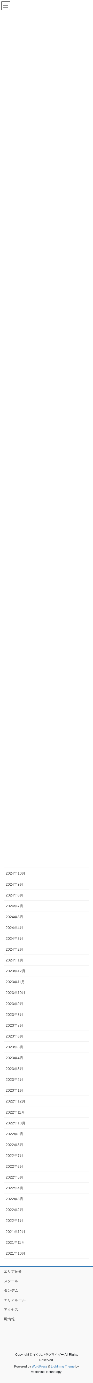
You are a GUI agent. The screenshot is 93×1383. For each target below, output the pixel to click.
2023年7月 (14, 1025)
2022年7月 (14, 1156)
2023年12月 (15, 971)
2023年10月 (15, 993)
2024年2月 (14, 949)
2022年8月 (14, 1145)
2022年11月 (15, 1112)
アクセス (11, 1309)
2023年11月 (15, 982)
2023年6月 (14, 1036)
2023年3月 (14, 1069)
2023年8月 (14, 1014)
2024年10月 (15, 873)
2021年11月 (15, 1242)
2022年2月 (14, 1210)
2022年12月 (15, 1101)
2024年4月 (14, 928)
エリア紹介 (13, 1271)
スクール (11, 1281)
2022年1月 (14, 1221)
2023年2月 (14, 1079)
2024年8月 (14, 895)
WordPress (39, 1366)
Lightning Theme (63, 1366)
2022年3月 (14, 1199)
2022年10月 (15, 1123)
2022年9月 (14, 1134)
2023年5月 (14, 1047)
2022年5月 (14, 1177)
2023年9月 (14, 1004)
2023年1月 (14, 1090)
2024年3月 (14, 938)
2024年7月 (14, 906)
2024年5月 (14, 917)
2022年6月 (14, 1166)
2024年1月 (14, 960)
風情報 (9, 1319)
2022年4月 (14, 1188)
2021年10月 (15, 1253)
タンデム (11, 1290)
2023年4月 (14, 1058)
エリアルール (15, 1300)
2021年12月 (15, 1232)
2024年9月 (14, 884)
